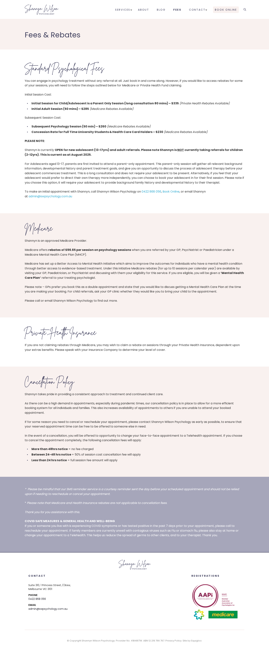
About (143, 10)
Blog (161, 10)
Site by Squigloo (192, 640)
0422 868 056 (151, 191)
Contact (197, 10)
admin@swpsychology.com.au (50, 196)
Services (122, 10)
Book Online (226, 10)
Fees (177, 10)
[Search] (245, 8)
